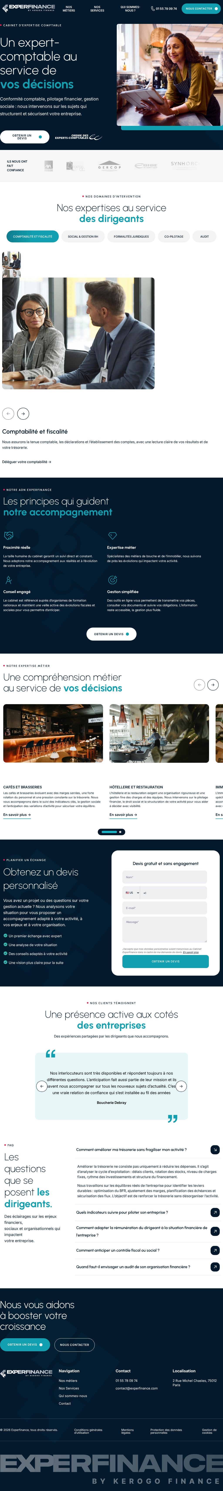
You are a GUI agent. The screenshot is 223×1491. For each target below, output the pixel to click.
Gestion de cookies (209, 1431)
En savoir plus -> (17, 814)
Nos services (97, 8)
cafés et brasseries (22, 787)
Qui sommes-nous (73, 1396)
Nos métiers (69, 8)
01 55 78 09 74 (166, 8)
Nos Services (69, 1388)
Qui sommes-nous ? (130, 8)
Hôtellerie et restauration (136, 787)
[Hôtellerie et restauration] (159, 742)
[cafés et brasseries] (53, 742)
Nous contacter (199, 8)
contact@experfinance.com (137, 1388)
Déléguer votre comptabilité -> (26, 462)
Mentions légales (127, 1431)
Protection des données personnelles (166, 1431)
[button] (8, 414)
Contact (65, 1403)
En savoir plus (191, 952)
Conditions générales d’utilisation (88, 1431)
